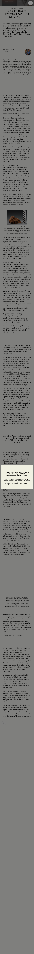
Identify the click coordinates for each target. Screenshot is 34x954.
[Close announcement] (29, 467)
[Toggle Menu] (30, 3)
